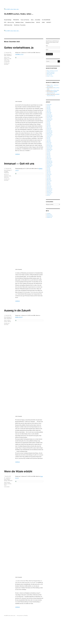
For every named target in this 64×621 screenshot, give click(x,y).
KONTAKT (48, 22)
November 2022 (49, 162)
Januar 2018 (49, 187)
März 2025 (49, 126)
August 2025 (49, 120)
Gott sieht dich (49, 74)
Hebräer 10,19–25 (18, 317)
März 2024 (49, 141)
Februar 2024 (49, 142)
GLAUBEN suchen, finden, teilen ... (18, 14)
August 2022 (49, 166)
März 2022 (49, 172)
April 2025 (49, 125)
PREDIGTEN (16, 19)
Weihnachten (6, 177)
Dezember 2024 (49, 130)
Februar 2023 (49, 158)
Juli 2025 (48, 121)
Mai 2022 (48, 170)
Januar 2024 (49, 144)
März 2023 (49, 157)
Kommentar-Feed (50, 216)
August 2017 (49, 194)
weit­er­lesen (17, 154)
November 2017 (49, 190)
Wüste (5, 485)
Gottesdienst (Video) (29, 22)
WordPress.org (49, 217)
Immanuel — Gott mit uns (19, 163)
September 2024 (49, 134)
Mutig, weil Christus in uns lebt (52, 70)
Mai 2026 (48, 108)
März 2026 (49, 111)
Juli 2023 (48, 151)
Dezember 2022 (49, 161)
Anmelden (48, 213)
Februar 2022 (49, 174)
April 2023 (49, 155)
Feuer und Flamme (25, 19)
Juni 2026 (48, 107)
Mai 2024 (48, 138)
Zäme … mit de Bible (35, 19)
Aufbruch (8, 320)
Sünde (10, 175)
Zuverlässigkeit (7, 61)
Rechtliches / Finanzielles (19, 25)
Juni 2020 (48, 175)
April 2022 (49, 171)
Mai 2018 (48, 182)
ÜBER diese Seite (8, 25)
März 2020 (49, 179)
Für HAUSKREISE (46, 19)
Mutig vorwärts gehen (50, 73)
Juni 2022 (48, 169)
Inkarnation (6, 175)
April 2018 (49, 183)
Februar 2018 (49, 186)
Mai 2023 (48, 154)
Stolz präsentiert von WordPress (22, 615)
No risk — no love (50, 76)
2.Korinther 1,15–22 (19, 54)
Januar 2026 (49, 113)
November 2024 (49, 132)
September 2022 (49, 165)
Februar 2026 (49, 112)
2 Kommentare (6, 486)
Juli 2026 (48, 105)
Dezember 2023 (49, 145)
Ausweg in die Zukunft (17, 310)
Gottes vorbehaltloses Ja (18, 47)
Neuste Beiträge (7, 19)
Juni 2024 (48, 137)
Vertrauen (9, 483)
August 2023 (49, 150)
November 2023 (49, 146)
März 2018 (49, 184)
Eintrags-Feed (49, 214)
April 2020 (49, 178)
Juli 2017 (48, 195)
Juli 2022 (48, 167)
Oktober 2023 (49, 148)
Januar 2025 (49, 129)
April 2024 (49, 140)
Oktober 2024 (49, 133)
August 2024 (49, 136)
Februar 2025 (49, 128)
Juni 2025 (48, 123)
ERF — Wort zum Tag (9, 22)
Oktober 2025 (49, 117)
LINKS (43, 22)
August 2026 (49, 104)
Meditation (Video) (20, 22)
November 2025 (49, 116)
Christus (5, 321)
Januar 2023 (49, 159)
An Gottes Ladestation (50, 72)
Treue (8, 59)
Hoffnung (5, 58)
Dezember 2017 (49, 188)
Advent (5, 57)
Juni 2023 (48, 153)
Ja (8, 58)
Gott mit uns (6, 174)
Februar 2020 (49, 180)
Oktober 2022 (49, 163)
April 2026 (49, 109)
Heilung (8, 482)
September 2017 (49, 192)
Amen (8, 57)
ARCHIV (38, 22)
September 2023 (49, 149)
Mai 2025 (48, 124)
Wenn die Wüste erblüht (18, 471)
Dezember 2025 (49, 115)
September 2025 (49, 119)
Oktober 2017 (49, 191)
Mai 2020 (48, 176)
